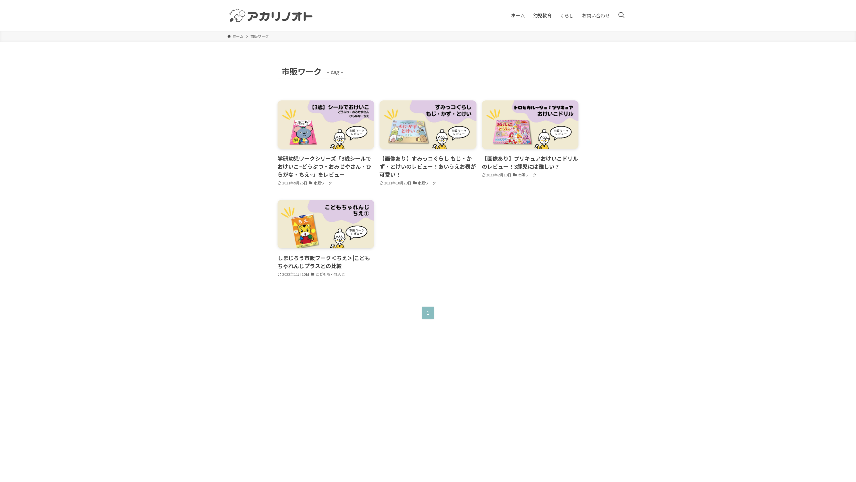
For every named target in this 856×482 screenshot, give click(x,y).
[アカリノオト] (271, 15)
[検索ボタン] (621, 15)
